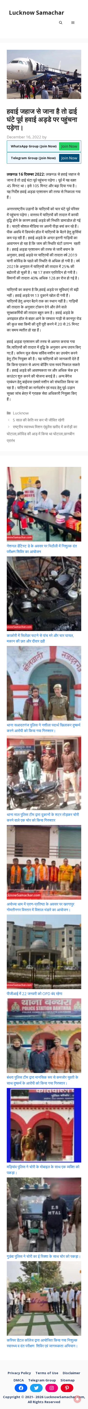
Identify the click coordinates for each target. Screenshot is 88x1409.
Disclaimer (71, 1373)
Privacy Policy (19, 1373)
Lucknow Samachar (36, 12)
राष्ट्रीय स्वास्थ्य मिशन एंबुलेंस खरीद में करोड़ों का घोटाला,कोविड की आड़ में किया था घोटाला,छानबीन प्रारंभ (42, 433)
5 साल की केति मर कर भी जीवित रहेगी (38, 420)
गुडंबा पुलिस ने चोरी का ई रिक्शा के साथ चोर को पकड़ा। (44, 1256)
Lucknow (21, 413)
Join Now (69, 146)
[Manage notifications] (77, 1399)
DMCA (19, 1380)
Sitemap (67, 1380)
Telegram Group (42, 1380)
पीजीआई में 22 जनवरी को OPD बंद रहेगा (34, 993)
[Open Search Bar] (61, 22)
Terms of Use (46, 1373)
